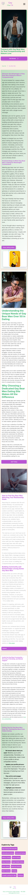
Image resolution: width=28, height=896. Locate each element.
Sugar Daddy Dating (18, 862)
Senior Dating (16, 857)
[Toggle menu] (24, 4)
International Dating (8, 853)
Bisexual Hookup (16, 866)
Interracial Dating (20, 853)
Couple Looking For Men (9, 875)
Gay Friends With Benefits (9, 848)
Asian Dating (5, 866)
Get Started (12, 58)
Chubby (14, 871)
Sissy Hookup (6, 862)
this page (12, 643)
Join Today (14, 462)
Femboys (20, 875)
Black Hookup (6, 871)
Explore (4, 648)
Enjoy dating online (8, 247)
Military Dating (6, 857)
